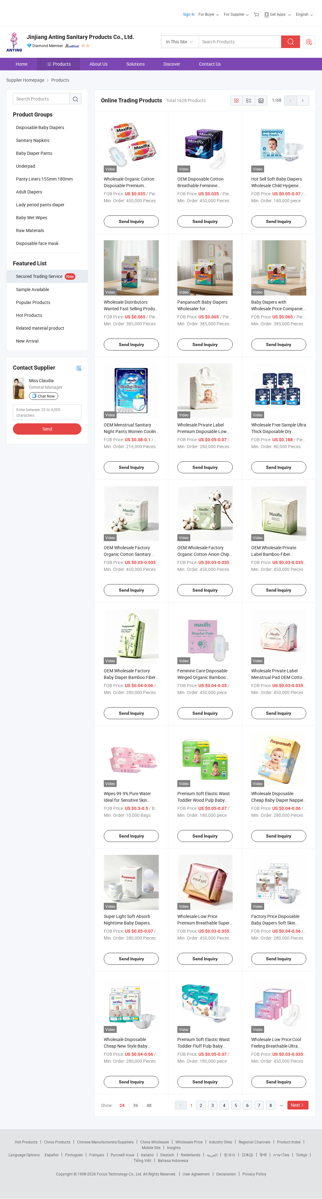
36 (135, 1105)
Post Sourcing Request (309, 41)
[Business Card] (78, 368)
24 (122, 1105)
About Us (99, 64)
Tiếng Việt (142, 1160)
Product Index (289, 1141)
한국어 (229, 1154)
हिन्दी (263, 1154)
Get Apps (277, 14)
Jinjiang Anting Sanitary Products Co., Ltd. (80, 37)
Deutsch (167, 1154)
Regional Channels (254, 1141)
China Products (57, 1141)
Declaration (226, 1173)
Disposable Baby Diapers (40, 127)
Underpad (25, 166)
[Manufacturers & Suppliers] (46, 12)
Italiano (147, 1154)
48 (149, 1105)
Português (74, 1154)
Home (21, 64)
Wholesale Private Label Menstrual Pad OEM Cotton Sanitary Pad (278, 677)
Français (96, 1154)
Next (295, 1105)
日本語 (247, 1154)
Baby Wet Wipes (31, 217)
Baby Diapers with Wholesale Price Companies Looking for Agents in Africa (278, 308)
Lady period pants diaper (40, 205)
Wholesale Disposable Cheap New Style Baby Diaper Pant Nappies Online (130, 1045)
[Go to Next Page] (303, 100)
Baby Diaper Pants (34, 153)
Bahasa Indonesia (173, 1160)
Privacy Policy (254, 1173)
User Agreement (196, 1173)
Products (62, 64)
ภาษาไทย (281, 1154)
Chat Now (46, 396)
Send (47, 429)
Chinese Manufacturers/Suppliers (105, 1141)
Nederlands (190, 1154)
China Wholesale (154, 1141)
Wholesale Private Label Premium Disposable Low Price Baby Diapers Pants (202, 431)
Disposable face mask (37, 243)
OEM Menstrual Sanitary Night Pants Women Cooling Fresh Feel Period (131, 431)
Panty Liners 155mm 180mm (44, 179)
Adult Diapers (29, 192)
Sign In (189, 14)
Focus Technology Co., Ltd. (120, 1173)
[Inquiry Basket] (257, 14)
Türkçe (301, 1154)
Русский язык (122, 1154)
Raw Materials (30, 230)
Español (51, 1154)
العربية (212, 1154)
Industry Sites (220, 1141)
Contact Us (210, 64)
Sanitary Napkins (32, 140)
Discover (172, 64)
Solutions (135, 64)
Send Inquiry (131, 221)
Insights (173, 1147)
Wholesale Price (189, 1141)
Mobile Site (151, 1147)
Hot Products (26, 1141)
